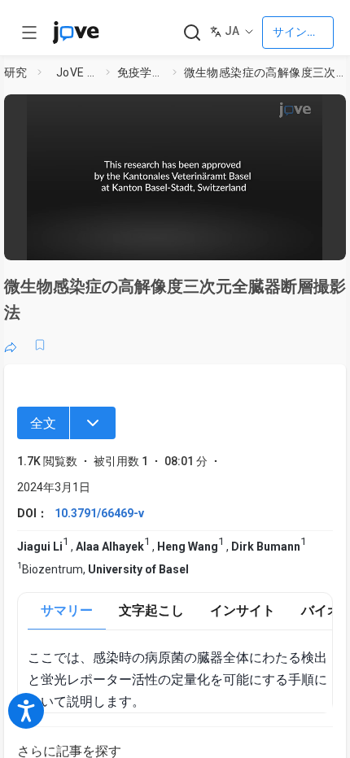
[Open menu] (29, 33)
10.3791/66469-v (99, 513)
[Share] (10, 344)
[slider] (107, 240)
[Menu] (93, 423)
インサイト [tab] (242, 610)
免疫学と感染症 (141, 72)
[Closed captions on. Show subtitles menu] (317, 240)
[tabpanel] (180, 680)
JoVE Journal (77, 72)
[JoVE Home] (75, 32)
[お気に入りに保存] (39, 344)
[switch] (203, 239)
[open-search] (191, 33)
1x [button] (285, 239)
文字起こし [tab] (151, 610)
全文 (43, 423)
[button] (328, 111)
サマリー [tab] (67, 610)
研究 (16, 72)
